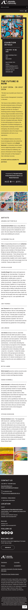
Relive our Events (5, 7)
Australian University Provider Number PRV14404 (11, 570)
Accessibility (17, 565)
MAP (12, 72)
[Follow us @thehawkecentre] (5, 533)
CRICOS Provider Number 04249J (10, 574)
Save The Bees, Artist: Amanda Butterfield (7, 206)
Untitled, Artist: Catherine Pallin (6, 467)
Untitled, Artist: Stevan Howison (6, 453)
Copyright (17, 562)
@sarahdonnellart (6, 409)
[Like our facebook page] (2, 533)
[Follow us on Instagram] (11, 533)
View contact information (9, 500)
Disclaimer (4, 562)
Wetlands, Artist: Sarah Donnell (20, 453)
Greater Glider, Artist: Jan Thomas (7, 196)
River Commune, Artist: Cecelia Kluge (20, 196)
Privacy (3, 565)
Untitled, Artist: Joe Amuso (20, 206)
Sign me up (8, 547)
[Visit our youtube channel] (8, 533)
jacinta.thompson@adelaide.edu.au (11, 493)
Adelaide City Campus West (19, 511)
